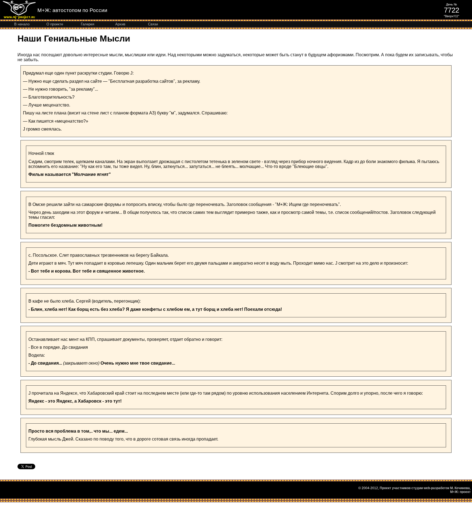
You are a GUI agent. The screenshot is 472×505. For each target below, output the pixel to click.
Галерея (87, 24)
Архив (120, 24)
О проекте (54, 24)
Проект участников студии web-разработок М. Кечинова (425, 488)
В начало (22, 24)
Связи (153, 24)
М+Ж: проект (460, 492)
